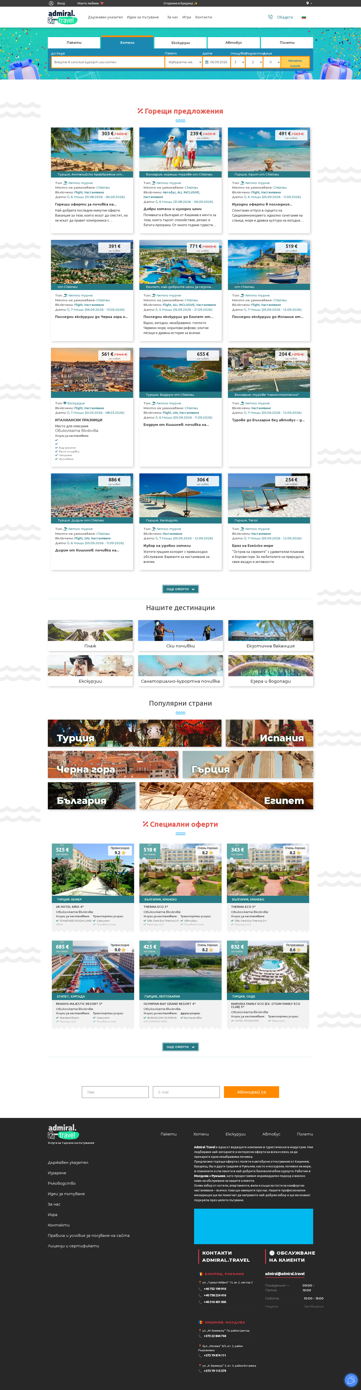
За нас (172, 17)
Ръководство (62, 1183)
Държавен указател (105, 17)
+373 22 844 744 (212, 1336)
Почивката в (154, 215)
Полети (305, 1134)
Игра (186, 17)
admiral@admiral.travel (285, 1274)
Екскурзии (236, 1134)
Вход (61, 3)
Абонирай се (251, 1092)
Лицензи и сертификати (73, 1246)
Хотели (201, 1134)
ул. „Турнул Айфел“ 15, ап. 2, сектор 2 (227, 1282)
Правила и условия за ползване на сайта (89, 1235)
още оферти (178, 589)
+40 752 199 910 (212, 1289)
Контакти (203, 17)
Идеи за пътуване (143, 17)
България (171, 215)
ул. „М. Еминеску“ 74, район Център (226, 1330)
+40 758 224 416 (212, 1296)
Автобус (271, 1134)
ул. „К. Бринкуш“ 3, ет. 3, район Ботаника (229, 1365)
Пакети (169, 1134)
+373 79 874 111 (212, 1356)
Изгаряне (57, 1173)
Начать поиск (295, 63)
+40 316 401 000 (212, 1302)
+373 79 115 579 (212, 1371)
